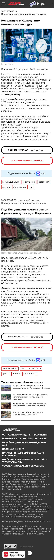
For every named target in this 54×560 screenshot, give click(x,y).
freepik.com (7, 64)
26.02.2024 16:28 (9, 11)
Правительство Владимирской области (21, 253)
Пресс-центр (40, 435)
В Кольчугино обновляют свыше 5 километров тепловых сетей (28, 413)
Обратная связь (11, 438)
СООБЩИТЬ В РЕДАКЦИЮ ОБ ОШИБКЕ (23, 466)
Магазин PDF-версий (35, 438)
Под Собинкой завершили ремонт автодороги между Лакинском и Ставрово (31, 387)
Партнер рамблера (26, 546)
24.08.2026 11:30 (8, 200)
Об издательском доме (16, 435)
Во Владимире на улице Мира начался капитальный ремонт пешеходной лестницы (30, 397)
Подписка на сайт (13, 449)
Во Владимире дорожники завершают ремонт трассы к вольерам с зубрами (29, 404)
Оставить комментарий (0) (27, 160)
